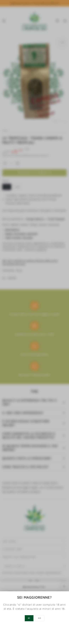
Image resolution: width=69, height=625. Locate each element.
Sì (29, 618)
